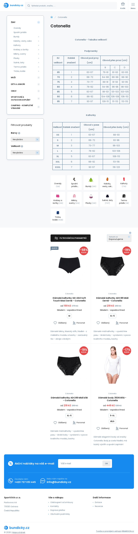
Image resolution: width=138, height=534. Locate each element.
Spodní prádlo (20, 32)
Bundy (16, 36)
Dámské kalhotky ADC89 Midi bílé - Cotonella (69, 399)
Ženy (13, 22)
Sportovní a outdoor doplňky (20, 98)
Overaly (17, 28)
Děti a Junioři (18, 84)
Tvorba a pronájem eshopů (109, 531)
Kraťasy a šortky (21, 49)
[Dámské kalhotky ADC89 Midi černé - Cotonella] (112, 265)
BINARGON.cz (128, 531)
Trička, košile (19, 71)
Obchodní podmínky (60, 514)
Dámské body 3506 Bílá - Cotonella (112, 399)
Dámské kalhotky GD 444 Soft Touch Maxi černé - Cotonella (69, 299)
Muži (13, 77)
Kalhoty (17, 45)
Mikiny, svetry (20, 54)
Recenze (99, 506)
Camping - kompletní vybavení (22, 107)
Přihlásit (106, 463)
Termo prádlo (20, 66)
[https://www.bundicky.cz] (52, 17)
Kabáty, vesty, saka (23, 41)
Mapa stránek (18, 532)
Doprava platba (57, 510)
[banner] (12, 5)
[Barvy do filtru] (25, 139)
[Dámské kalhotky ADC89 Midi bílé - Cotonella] (69, 365)
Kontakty (54, 506)
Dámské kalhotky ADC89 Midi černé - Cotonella (112, 299)
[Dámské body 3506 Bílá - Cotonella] (112, 365)
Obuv (13, 91)
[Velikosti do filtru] (25, 152)
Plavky (16, 58)
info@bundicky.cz (59, 482)
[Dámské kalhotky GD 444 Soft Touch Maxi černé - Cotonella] (69, 265)
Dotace (98, 502)
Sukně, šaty (19, 62)
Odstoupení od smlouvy (61, 502)
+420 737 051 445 (25, 482)
